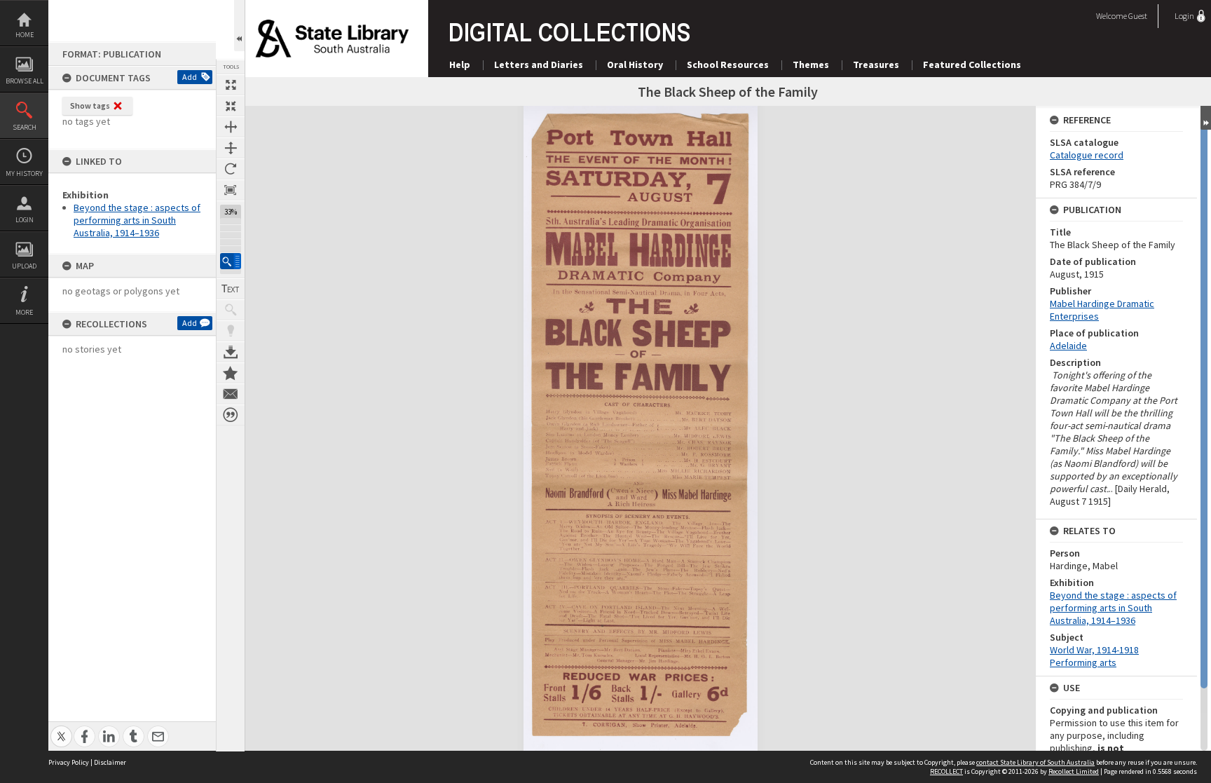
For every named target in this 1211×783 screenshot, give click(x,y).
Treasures (876, 64)
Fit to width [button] (231, 126)
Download (231, 351)
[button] (230, 261)
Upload (24, 266)
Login (24, 219)
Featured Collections (972, 64)
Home (24, 34)
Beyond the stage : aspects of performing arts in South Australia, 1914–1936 (137, 220)
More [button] (24, 312)
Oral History (635, 64)
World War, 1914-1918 (1094, 650)
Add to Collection (231, 372)
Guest (1137, 16)
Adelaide (1068, 345)
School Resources (728, 64)
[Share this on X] (61, 728)
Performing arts (1083, 662)
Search (24, 127)
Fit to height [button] (231, 147)
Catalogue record (1086, 155)
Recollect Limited (1073, 771)
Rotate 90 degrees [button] (231, 168)
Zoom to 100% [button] (231, 189)
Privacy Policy (68, 762)
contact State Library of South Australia (1035, 762)
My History (24, 173)
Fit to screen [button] (231, 105)
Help (459, 64)
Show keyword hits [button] (231, 309)
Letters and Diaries (538, 64)
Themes (811, 64)
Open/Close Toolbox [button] (239, 25)
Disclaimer (110, 762)
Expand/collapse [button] (1205, 118)
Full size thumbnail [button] (231, 84)
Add (189, 77)
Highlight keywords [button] (231, 330)
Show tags (90, 105)
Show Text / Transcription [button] (231, 288)
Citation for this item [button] (231, 414)
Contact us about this (231, 393)
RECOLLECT (946, 771)
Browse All (24, 81)
